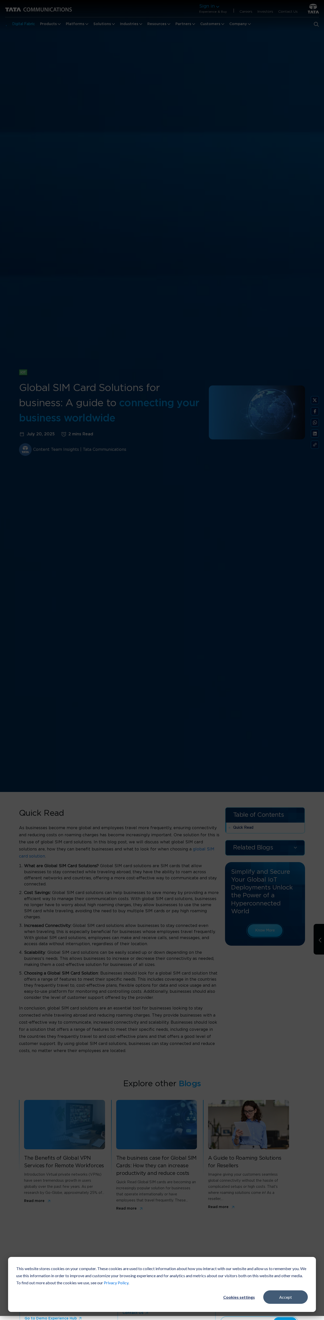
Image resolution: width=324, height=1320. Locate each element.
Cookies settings (239, 1297)
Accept (285, 1297)
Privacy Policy (116, 1282)
